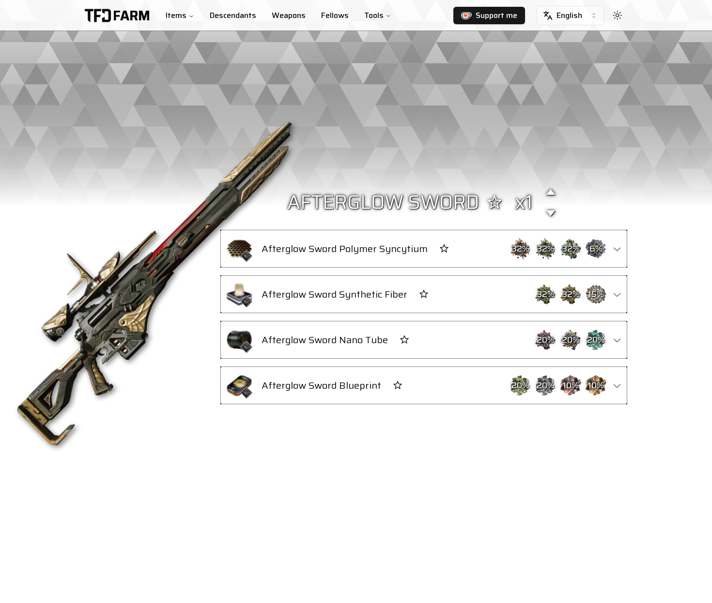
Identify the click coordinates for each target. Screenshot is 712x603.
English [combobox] (569, 15)
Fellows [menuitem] (335, 15)
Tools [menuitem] (374, 15)
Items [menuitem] (176, 15)
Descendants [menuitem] (233, 15)
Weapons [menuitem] (289, 15)
